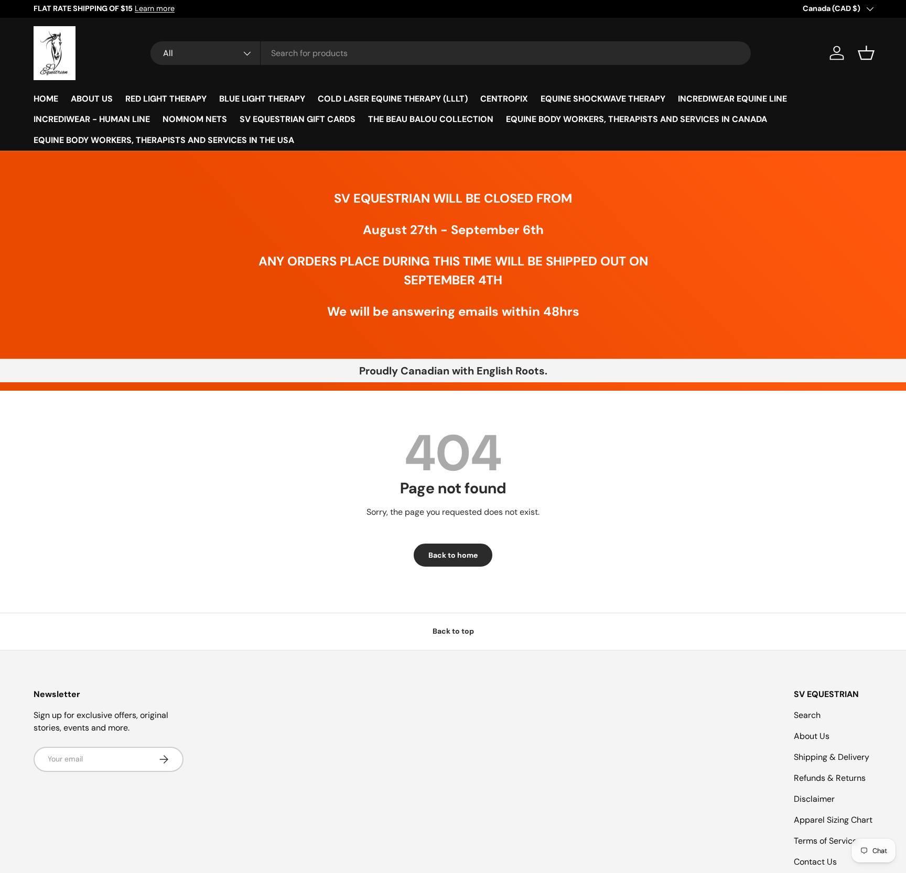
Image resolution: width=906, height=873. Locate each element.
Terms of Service (825, 840)
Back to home (453, 555)
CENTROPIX (504, 98)
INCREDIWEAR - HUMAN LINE (92, 119)
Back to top (453, 631)
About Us (811, 736)
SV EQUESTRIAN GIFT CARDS (297, 119)
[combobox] (450, 53)
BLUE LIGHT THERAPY (262, 98)
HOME (46, 98)
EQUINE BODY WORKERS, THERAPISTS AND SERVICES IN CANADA (636, 119)
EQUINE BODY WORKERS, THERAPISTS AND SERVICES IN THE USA (164, 140)
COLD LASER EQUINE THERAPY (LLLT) (393, 98)
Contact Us (815, 861)
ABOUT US (92, 98)
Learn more (155, 8)
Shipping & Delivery (831, 757)
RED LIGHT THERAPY (166, 98)
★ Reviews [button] (895, 448)
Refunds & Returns (830, 777)
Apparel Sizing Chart (833, 819)
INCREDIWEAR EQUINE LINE (732, 98)
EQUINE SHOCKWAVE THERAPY (603, 98)
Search (807, 715)
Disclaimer (814, 798)
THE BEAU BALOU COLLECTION (430, 119)
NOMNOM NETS (195, 119)
